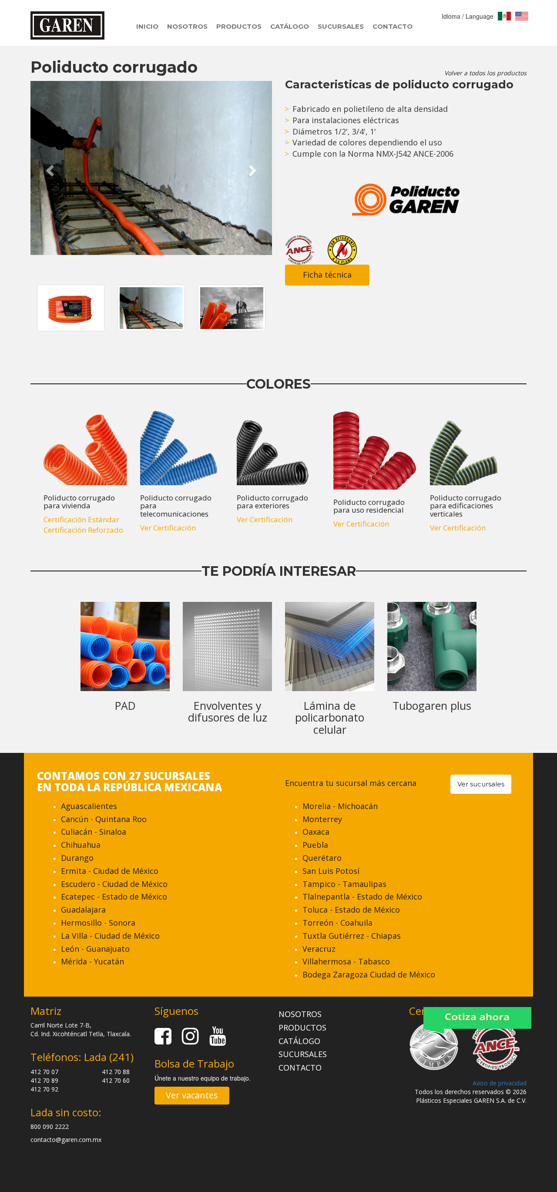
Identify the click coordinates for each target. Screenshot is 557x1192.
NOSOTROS (187, 26)
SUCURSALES (341, 26)
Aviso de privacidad (500, 1083)
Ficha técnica (327, 274)
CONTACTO (392, 26)
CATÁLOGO (289, 26)
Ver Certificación (168, 528)
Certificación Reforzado (83, 530)
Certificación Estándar (81, 519)
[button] (48, 168)
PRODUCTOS (239, 26)
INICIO (147, 26)
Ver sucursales (480, 784)
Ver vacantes (192, 1095)
